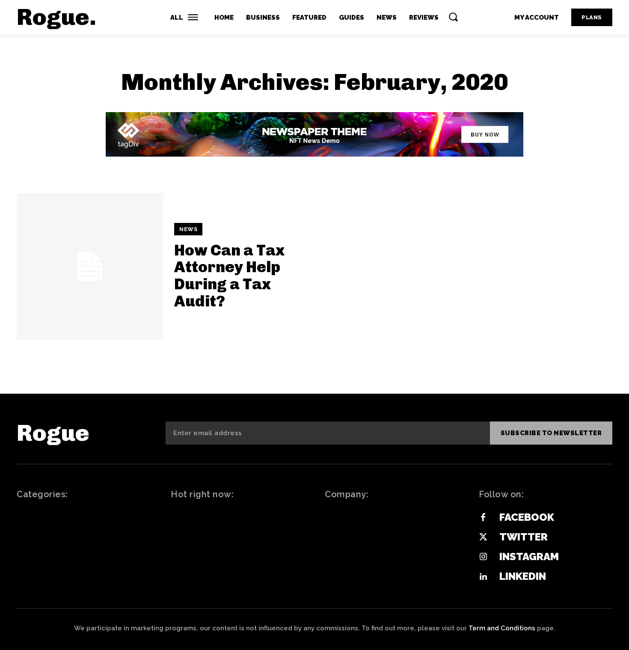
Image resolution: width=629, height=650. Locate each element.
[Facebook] (483, 517)
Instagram (529, 556)
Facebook (526, 517)
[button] (453, 17)
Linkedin (522, 576)
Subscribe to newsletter (551, 433)
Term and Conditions (502, 628)
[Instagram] (483, 557)
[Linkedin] (483, 577)
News (188, 229)
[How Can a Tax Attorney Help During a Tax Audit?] (90, 266)
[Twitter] (483, 537)
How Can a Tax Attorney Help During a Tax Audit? (229, 275)
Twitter (523, 537)
